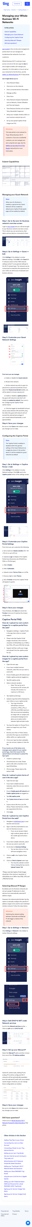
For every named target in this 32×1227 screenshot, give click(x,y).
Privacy (14, 1214)
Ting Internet (5, 1211)
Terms (26, 1211)
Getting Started (22, 10)
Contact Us (17, 3)
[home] (5, 3)
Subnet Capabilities (10, 32)
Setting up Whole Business (10, 74)
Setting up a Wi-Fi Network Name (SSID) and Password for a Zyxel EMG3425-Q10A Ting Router (14, 1184)
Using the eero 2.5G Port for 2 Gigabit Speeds (15, 1178)
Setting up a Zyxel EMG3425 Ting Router (14, 1172)
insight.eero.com (19, 821)
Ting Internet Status (5, 1215)
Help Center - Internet (10, 10)
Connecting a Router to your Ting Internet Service (14, 1149)
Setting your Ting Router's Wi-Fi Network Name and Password (13, 1167)
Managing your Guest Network (14, 34)
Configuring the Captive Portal (14, 37)
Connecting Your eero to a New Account (13, 1144)
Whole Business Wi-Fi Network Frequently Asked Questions (13, 1162)
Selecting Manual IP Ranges (13, 40)
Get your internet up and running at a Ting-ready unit (15, 1157)
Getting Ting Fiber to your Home (14, 1140)
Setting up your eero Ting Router (14, 1153)
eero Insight (5, 49)
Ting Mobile (16, 1211)
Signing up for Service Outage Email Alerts (15, 1195)
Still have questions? (11, 43)
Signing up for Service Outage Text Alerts (14, 1190)
